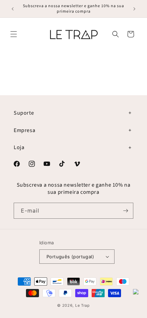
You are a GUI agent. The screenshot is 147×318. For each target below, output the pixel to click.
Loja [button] (19, 147)
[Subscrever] (125, 211)
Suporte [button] (24, 113)
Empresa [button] (24, 130)
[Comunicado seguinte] (134, 8)
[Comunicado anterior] (12, 8)
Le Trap (82, 305)
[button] (13, 34)
